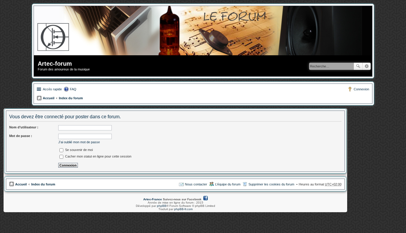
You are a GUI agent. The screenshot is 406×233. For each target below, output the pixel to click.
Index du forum (71, 98)
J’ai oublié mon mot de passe (79, 142)
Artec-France (152, 199)
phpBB (161, 205)
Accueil (48, 98)
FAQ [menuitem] (73, 89)
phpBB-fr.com (183, 209)
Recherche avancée (367, 66)
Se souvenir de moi (78, 150)
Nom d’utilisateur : (23, 127)
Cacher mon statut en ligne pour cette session (97, 156)
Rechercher (358, 66)
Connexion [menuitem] (361, 89)
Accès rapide (52, 89)
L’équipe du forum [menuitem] (227, 184)
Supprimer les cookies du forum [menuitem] (271, 184)
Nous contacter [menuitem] (196, 184)
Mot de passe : (20, 136)
